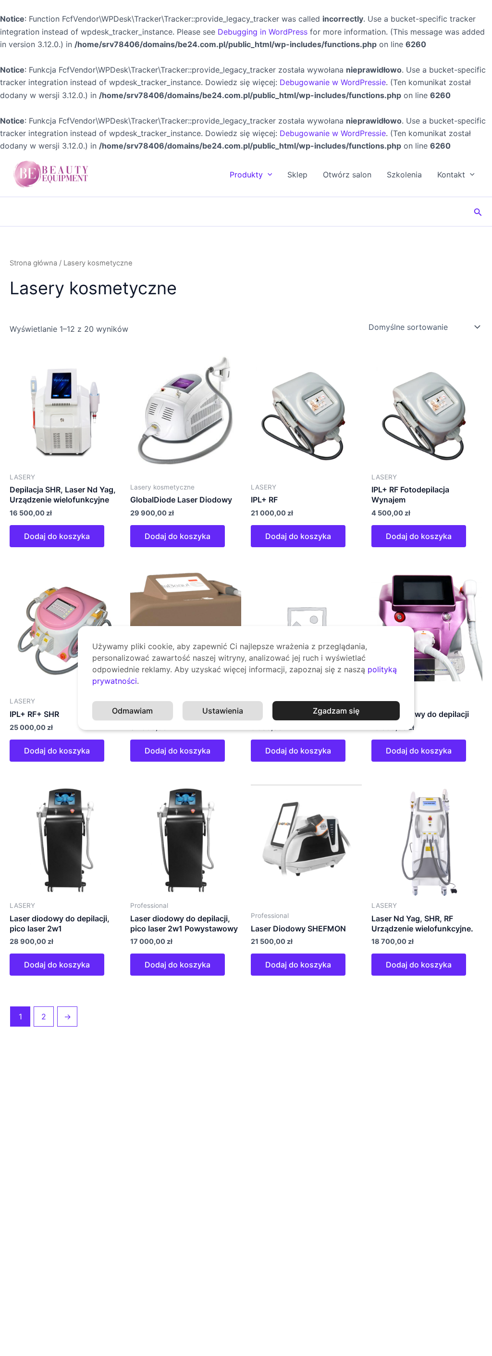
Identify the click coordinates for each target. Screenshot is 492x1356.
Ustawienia (222, 711)
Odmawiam (132, 711)
